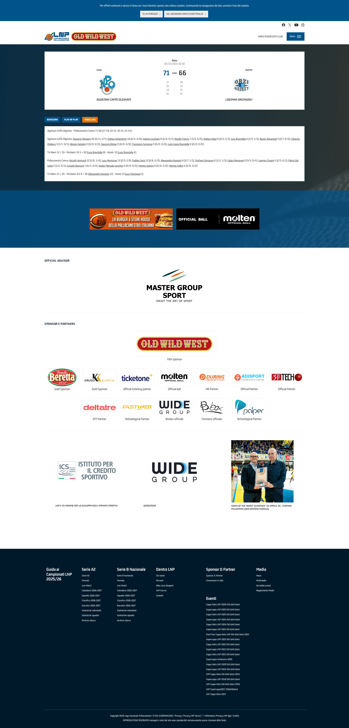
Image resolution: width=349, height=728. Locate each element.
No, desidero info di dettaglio (185, 14)
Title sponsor (174, 359)
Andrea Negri (210, 138)
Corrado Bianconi (75, 165)
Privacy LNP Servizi (192, 715)
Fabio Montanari (235, 160)
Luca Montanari (109, 160)
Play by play (71, 119)
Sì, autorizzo (150, 14)
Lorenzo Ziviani (266, 160)
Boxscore (52, 119)
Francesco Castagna (142, 144)
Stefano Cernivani (204, 160)
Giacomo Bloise (109, 144)
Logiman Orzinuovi (238, 99)
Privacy (178, 715)
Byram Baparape (268, 138)
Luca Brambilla (238, 138)
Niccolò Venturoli (77, 160)
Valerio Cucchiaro (151, 138)
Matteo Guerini (146, 165)
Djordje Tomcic (181, 138)
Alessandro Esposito (171, 160)
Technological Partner (137, 419)
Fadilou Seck (139, 160)
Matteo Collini (176, 165)
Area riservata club (270, 36)
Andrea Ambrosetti (117, 138)
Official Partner (249, 389)
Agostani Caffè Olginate (114, 99)
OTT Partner (99, 419)
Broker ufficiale (174, 419)
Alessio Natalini (78, 144)
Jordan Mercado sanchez (111, 165)
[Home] (81, 36)
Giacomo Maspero (82, 138)
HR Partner (212, 389)
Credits (236, 715)
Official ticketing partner (137, 389)
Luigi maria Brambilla (178, 144)
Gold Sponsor (62, 389)
